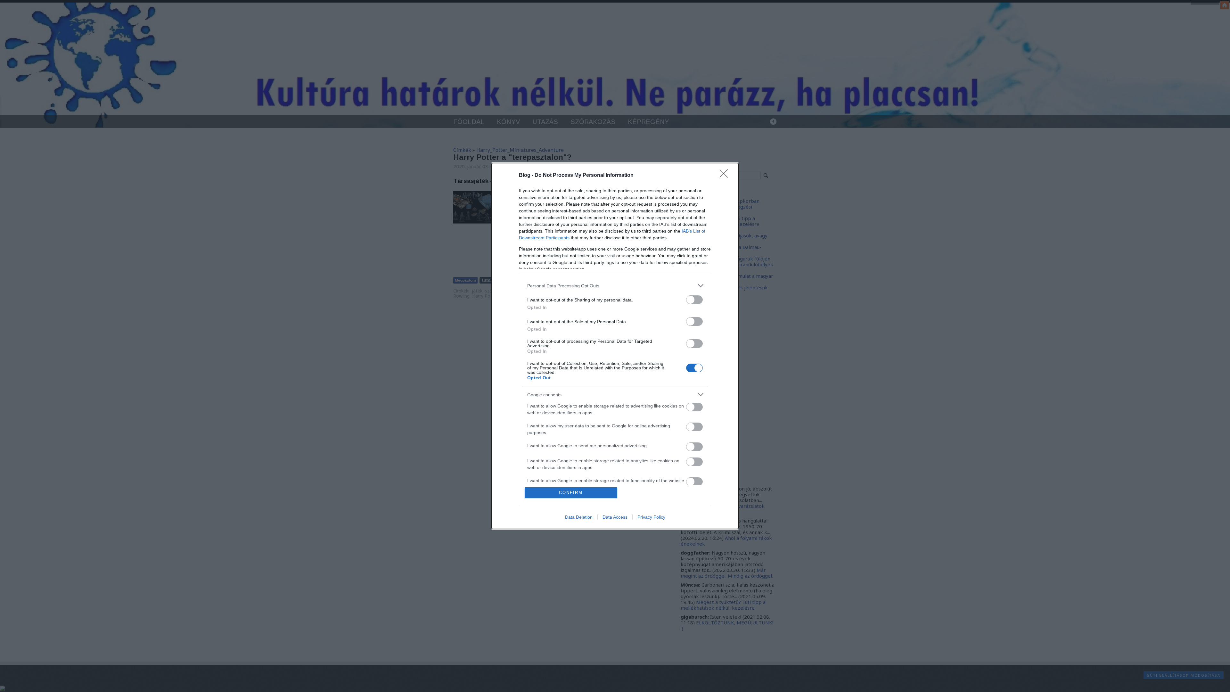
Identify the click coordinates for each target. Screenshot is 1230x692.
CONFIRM (571, 492)
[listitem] (615, 285)
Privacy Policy (651, 517)
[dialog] (615, 346)
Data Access (615, 517)
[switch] (694, 299)
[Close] (726, 175)
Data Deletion (579, 517)
